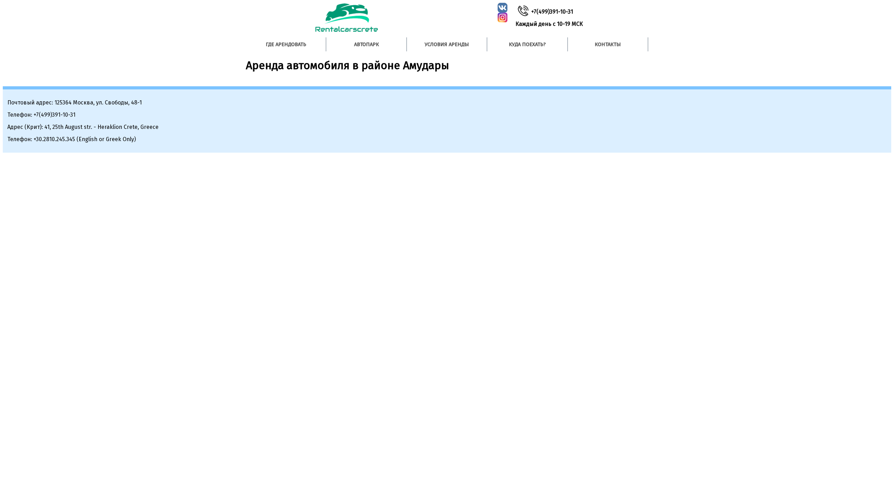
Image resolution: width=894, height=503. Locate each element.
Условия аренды (447, 44)
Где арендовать (286, 44)
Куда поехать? (527, 44)
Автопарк (366, 44)
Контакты (608, 44)
